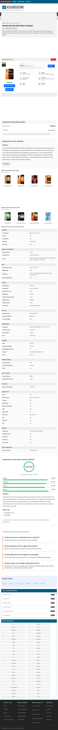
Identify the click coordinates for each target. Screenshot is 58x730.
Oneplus (38, 666)
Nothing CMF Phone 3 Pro (38, 718)
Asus (38, 627)
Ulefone (38, 687)
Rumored (38, 675)
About (5, 713)
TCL (13, 684)
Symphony (38, 681)
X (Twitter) (49, 713)
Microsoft (38, 660)
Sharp (38, 678)
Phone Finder (21, 1)
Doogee (38, 636)
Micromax (13, 660)
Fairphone (38, 639)
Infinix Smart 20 (28, 607)
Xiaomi (13, 696)
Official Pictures (10, 85)
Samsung (11, 584)
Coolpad (38, 633)
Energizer (13, 639)
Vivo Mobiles (21, 719)
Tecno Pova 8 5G (36, 706)
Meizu (38, 657)
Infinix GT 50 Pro (28, 603)
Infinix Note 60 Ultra (28, 611)
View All (43, 584)
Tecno (38, 684)
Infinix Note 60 (28, 615)
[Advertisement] (29, 47)
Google (38, 642)
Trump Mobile (13, 687)
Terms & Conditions (9, 719)
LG (13, 657)
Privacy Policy (7, 716)
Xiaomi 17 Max (35, 714)
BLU (13, 633)
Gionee (13, 642)
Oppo (22, 584)
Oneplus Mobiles (22, 716)
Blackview (38, 630)
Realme (36, 584)
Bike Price (28, 1)
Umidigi (13, 690)
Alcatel (38, 624)
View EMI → (51, 66)
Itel (38, 651)
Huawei (38, 648)
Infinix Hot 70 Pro (28, 595)
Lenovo (38, 654)
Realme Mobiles (22, 713)
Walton (13, 693)
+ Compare (53, 59)
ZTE (38, 696)
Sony (13, 681)
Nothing (13, 666)
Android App (49, 706)
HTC (13, 648)
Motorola (13, 663)
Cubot (13, 636)
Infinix (3, 28)
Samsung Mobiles (22, 709)
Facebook (48, 709)
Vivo (18, 584)
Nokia (38, 663)
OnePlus (29, 584)
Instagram (48, 719)
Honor (7, 23)
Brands (14, 1)
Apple (4, 584)
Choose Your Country (6, 1)
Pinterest (48, 716)
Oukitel (38, 669)
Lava (14, 654)
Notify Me (10, 89)
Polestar (38, 672)
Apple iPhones (21, 706)
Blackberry (13, 630)
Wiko (38, 693)
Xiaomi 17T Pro (35, 710)
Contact (6, 709)
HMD (14, 645)
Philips (13, 672)
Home (3, 23)
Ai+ (13, 624)
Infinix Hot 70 (28, 599)
